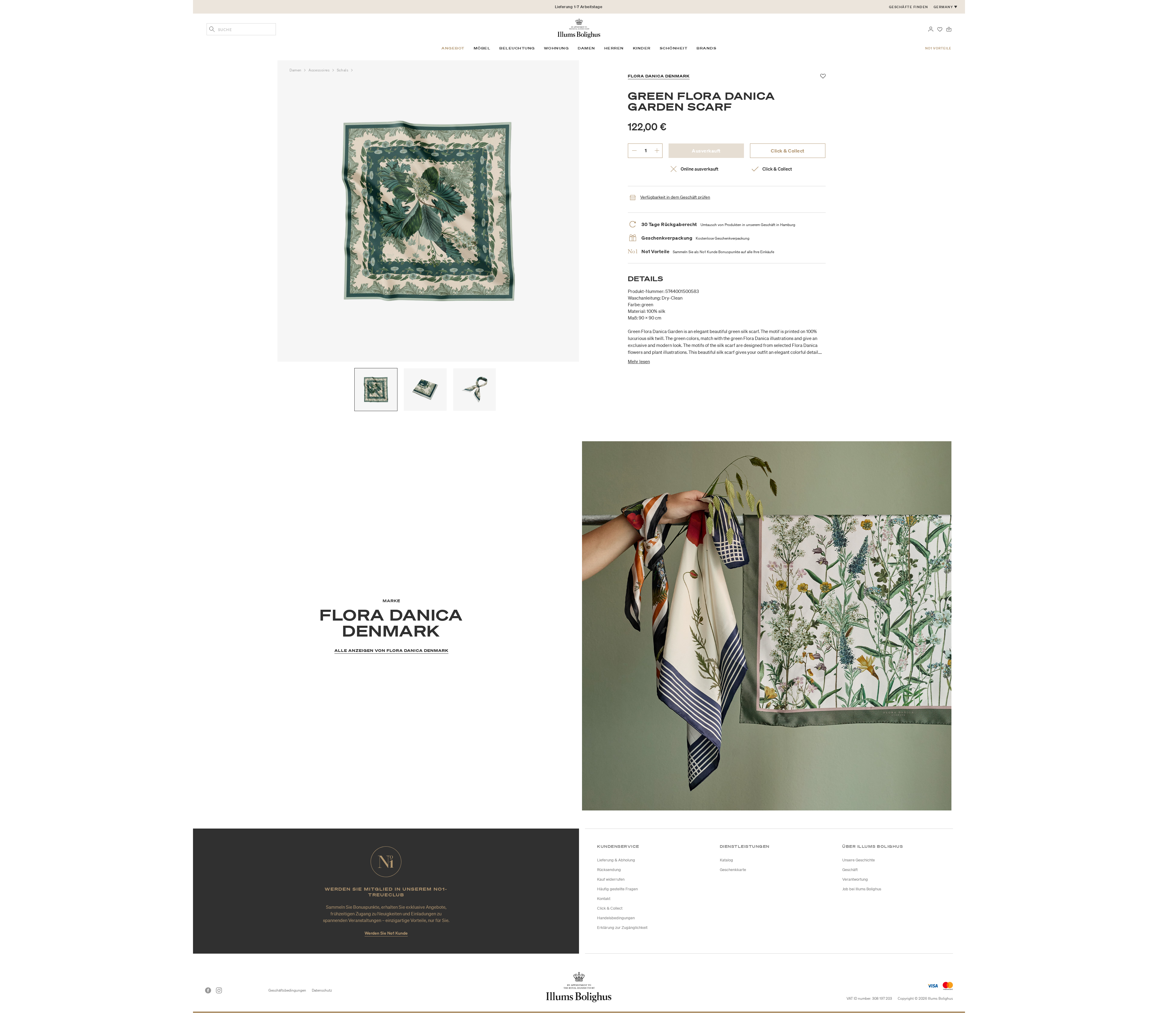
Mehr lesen (639, 361)
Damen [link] (586, 48)
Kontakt (603, 898)
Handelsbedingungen (616, 917)
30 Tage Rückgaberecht (578, 8)
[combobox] (241, 29)
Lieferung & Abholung (616, 860)
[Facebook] (208, 990)
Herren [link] (614, 48)
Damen (296, 70)
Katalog (726, 860)
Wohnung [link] (556, 48)
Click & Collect (788, 151)
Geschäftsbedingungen (287, 990)
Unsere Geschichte (858, 860)
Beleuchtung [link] (517, 48)
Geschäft (850, 869)
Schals (343, 70)
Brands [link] (707, 48)
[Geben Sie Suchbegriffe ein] (212, 30)
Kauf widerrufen (611, 879)
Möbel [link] (482, 48)
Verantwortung (855, 879)
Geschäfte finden (908, 7)
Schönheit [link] (674, 48)
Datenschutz (322, 990)
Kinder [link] (642, 48)
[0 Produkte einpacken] (948, 29)
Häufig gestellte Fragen (617, 889)
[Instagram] (219, 990)
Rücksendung (609, 869)
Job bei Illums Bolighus (861, 889)
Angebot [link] (453, 48)
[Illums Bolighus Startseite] (579, 28)
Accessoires (319, 70)
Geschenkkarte (733, 869)
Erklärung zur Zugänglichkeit (622, 927)
